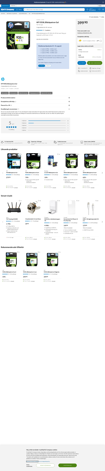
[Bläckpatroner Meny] (28, 13)
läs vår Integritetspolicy (44, 461)
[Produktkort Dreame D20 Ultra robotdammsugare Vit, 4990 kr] (52, 207)
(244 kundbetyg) (93, 174)
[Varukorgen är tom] (103, 9)
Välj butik (16, 187)
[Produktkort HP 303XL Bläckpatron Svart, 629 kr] (90, 161)
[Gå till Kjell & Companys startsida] (8, 9)
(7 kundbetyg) (35, 221)
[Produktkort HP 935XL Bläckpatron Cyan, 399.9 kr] (31, 259)
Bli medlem (41, 65)
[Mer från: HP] (3, 80)
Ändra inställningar (29, 465)
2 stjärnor (24, 127)
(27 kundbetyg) (36, 174)
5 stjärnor (24, 120)
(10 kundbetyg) (17, 174)
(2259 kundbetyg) (93, 222)
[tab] (5, 5)
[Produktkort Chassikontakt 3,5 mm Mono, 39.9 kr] (33, 207)
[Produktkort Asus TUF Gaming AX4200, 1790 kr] (14, 207)
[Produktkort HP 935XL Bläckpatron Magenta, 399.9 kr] (52, 259)
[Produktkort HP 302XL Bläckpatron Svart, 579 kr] (71, 161)
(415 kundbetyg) (74, 174)
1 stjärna (24, 130)
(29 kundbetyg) (55, 174)
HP (42, 24)
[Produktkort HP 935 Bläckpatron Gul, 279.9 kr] (14, 161)
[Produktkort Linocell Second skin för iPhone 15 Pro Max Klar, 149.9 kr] (71, 207)
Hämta (83, 63)
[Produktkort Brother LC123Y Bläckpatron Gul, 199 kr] (52, 161)
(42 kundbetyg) (74, 222)
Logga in (48, 65)
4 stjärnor (24, 123)
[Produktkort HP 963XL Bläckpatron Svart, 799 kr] (33, 161)
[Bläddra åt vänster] (3, 173)
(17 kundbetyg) (17, 221)
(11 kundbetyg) (54, 274)
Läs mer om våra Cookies (32, 461)
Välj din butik (81, 57)
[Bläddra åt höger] (102, 173)
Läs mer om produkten (42, 39)
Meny (20, 9)
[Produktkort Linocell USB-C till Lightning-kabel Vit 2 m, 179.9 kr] (90, 207)
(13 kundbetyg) (34, 274)
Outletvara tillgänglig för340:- (84, 33)
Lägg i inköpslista (94, 16)
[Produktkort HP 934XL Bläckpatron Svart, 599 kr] (11, 259)
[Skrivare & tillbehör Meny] (18, 13)
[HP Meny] (31, 13)
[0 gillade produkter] (99, 9)
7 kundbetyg (47, 30)
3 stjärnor (24, 125)
